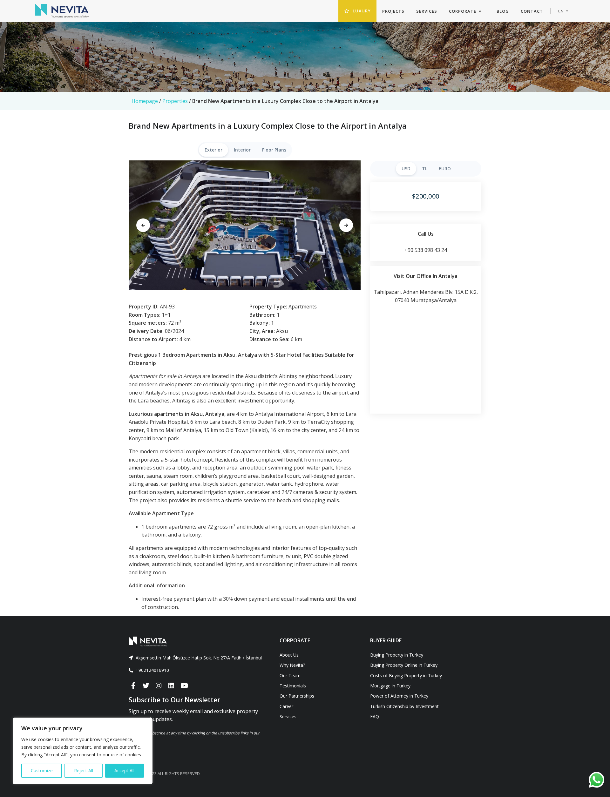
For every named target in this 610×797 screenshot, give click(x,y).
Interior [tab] (242, 150)
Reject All (83, 770)
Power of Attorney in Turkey (399, 696)
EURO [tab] (445, 168)
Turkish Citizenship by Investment (404, 706)
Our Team (290, 675)
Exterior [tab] (213, 150)
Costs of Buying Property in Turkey (406, 675)
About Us (289, 655)
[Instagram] (158, 685)
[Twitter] (145, 685)
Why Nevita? (292, 665)
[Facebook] (133, 685)
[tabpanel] (245, 225)
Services (288, 716)
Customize (42, 770)
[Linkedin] (171, 685)
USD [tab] (406, 168)
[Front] (199, 642)
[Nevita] (62, 11)
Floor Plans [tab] (274, 150)
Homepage (145, 101)
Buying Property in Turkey (396, 655)
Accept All (124, 770)
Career (286, 706)
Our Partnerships (297, 696)
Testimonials (293, 686)
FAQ (374, 716)
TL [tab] (424, 168)
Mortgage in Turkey (390, 686)
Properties (175, 101)
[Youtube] (184, 685)
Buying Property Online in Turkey (403, 665)
